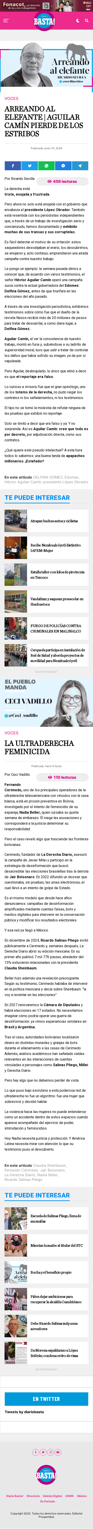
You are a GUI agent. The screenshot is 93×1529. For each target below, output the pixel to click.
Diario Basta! (14, 1496)
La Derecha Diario (20, 1175)
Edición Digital (52, 1496)
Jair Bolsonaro (52, 1170)
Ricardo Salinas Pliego (23, 1179)
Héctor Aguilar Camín (23, 482)
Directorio (33, 1496)
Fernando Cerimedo (21, 1170)
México (82, 1496)
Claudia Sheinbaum (49, 1165)
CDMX (69, 1496)
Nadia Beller (47, 1175)
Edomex (72, 477)
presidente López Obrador (65, 482)
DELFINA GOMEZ (48, 477)
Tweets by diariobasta (24, 1412)
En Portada (47, 1501)
